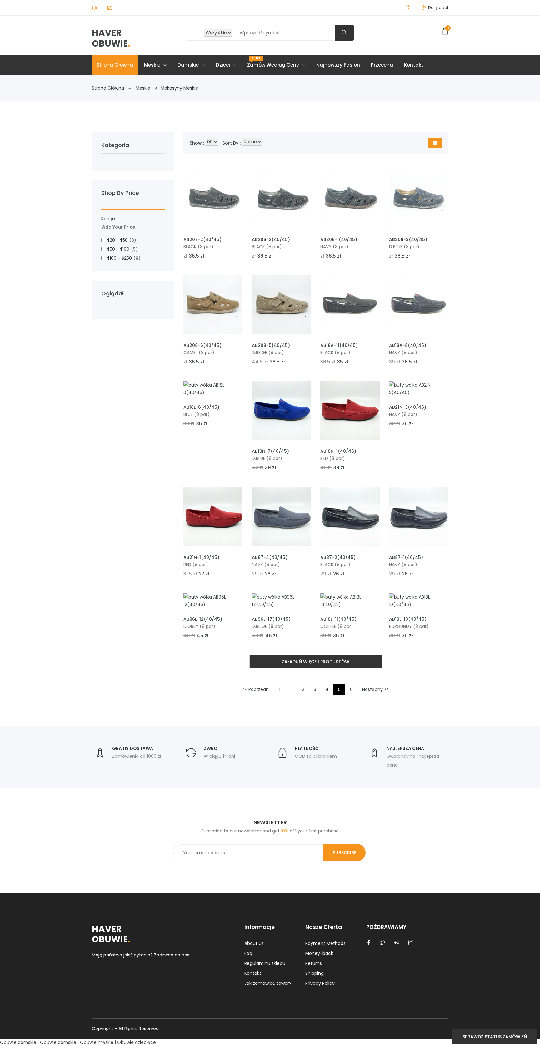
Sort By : (231, 143)
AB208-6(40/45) (202, 345)
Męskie (153, 65)
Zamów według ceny (273, 62)
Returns (313, 963)
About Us (254, 943)
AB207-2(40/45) (202, 239)
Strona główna (115, 65)
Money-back (319, 953)
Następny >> (375, 689)
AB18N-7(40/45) (270, 451)
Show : (197, 143)
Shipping (314, 973)
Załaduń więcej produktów (315, 662)
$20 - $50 (121, 240)
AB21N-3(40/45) (407, 407)
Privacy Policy (320, 983)
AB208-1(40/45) (338, 239)
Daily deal (438, 8)
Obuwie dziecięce (136, 1042)
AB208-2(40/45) (271, 239)
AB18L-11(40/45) (338, 619)
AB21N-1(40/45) (201, 557)
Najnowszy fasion (338, 65)
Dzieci (223, 65)
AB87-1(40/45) (406, 557)
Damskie (189, 65)
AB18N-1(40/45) (338, 451)
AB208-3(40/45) (408, 239)
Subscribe (344, 853)
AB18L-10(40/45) (408, 619)
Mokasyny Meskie (179, 88)
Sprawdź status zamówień (494, 1037)
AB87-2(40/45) (338, 557)
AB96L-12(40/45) (202, 619)
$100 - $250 (124, 258)
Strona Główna (108, 88)
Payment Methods (325, 943)
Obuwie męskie (96, 1042)
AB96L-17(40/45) (271, 619)
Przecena (382, 65)
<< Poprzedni (256, 689)
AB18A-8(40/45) (407, 345)
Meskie (144, 88)
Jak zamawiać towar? (268, 983)
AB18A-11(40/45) (339, 345)
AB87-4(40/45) (270, 557)
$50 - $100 (122, 249)
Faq (248, 953)
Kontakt (413, 65)
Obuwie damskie (18, 1042)
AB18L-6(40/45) (201, 407)
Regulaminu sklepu (264, 963)
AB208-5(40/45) (271, 345)
